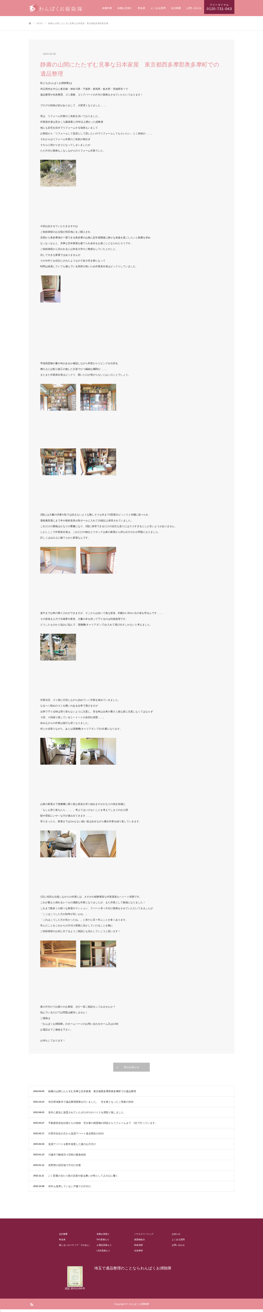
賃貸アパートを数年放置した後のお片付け (72, 1144)
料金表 (141, 8)
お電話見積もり (104, 1245)
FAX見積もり (103, 1239)
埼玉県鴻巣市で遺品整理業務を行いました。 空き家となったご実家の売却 (90, 1101)
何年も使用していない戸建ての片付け (69, 1186)
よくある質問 (158, 8)
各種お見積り (124, 8)
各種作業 (107, 8)
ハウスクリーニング (144, 1234)
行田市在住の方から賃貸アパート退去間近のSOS (76, 1133)
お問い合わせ (193, 8)
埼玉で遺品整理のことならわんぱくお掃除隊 (132, 1268)
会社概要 (176, 8)
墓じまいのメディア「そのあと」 (75, 1245)
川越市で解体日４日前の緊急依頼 (67, 1154)
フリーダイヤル (219, 7)
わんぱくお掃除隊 (139, 1304)
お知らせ (176, 1234)
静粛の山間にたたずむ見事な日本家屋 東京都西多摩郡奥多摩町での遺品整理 (92, 1091)
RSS (31, 1303)
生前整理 (138, 1250)
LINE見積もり (103, 1250)
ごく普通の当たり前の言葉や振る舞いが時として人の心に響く (83, 1175)
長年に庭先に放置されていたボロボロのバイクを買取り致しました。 (87, 1112)
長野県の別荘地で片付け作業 (64, 1165)
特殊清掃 (138, 1245)
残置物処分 (139, 1239)
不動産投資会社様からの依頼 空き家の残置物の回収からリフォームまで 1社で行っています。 (102, 1123)
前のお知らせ (131, 1067)
